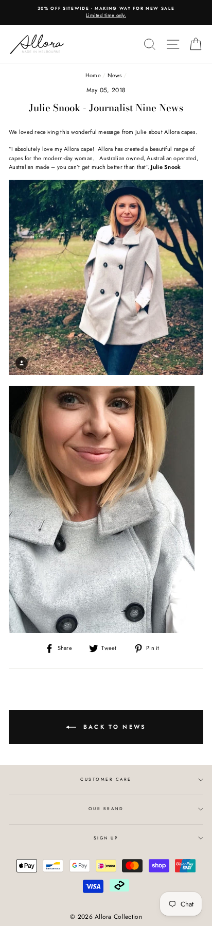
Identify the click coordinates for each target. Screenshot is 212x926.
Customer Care (105, 779)
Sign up (106, 838)
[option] (106, 12)
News (115, 75)
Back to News (113, 726)
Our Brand (106, 808)
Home (93, 75)
